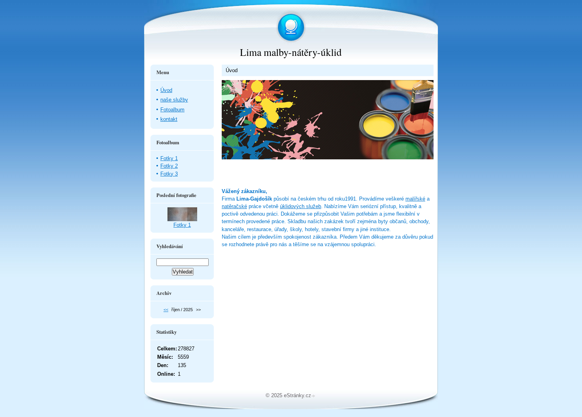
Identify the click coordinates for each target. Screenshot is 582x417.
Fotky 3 (169, 174)
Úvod (166, 90)
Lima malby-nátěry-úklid (291, 52)
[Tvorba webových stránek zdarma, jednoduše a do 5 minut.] (314, 396)
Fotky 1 (169, 158)
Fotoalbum (172, 110)
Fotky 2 (169, 166)
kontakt (168, 119)
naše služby (174, 100)
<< (166, 309)
